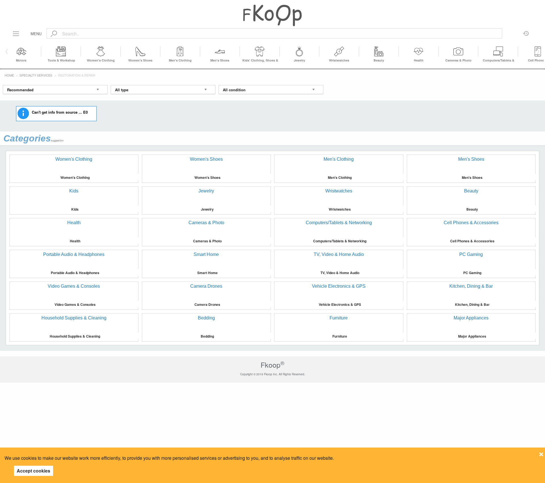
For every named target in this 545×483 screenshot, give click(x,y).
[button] (537, 51)
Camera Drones (207, 304)
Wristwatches (339, 60)
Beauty (379, 60)
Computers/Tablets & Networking (339, 240)
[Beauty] (379, 51)
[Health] (419, 51)
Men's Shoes (219, 60)
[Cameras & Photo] (458, 51)
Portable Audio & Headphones (75, 272)
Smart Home (207, 272)
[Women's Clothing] (101, 51)
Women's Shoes (140, 60)
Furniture (339, 336)
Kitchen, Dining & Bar (472, 304)
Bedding (207, 336)
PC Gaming (472, 272)
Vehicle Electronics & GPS (340, 304)
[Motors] (21, 51)
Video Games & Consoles (75, 304)
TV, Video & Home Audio (339, 272)
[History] (526, 31)
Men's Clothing (180, 60)
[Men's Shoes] (220, 51)
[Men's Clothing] (180, 51)
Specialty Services (36, 75)
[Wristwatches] (339, 51)
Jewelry (299, 60)
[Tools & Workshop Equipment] (61, 51)
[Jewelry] (299, 51)
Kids (75, 209)
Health (419, 60)
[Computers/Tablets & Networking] (498, 51)
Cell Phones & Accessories (472, 240)
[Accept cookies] (541, 453)
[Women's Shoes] (140, 51)
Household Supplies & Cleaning (75, 336)
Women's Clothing (101, 60)
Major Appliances (472, 336)
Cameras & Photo (458, 60)
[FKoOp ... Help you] (272, 15)
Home (9, 75)
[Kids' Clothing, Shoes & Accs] (260, 51)
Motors (21, 60)
